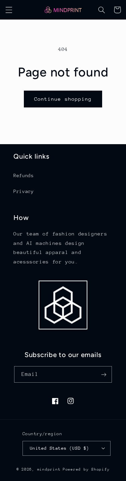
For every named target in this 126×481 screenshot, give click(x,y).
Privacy (23, 191)
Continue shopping (63, 99)
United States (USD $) (59, 448)
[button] (8, 10)
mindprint (49, 469)
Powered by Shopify (86, 469)
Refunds (23, 175)
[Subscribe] (104, 374)
